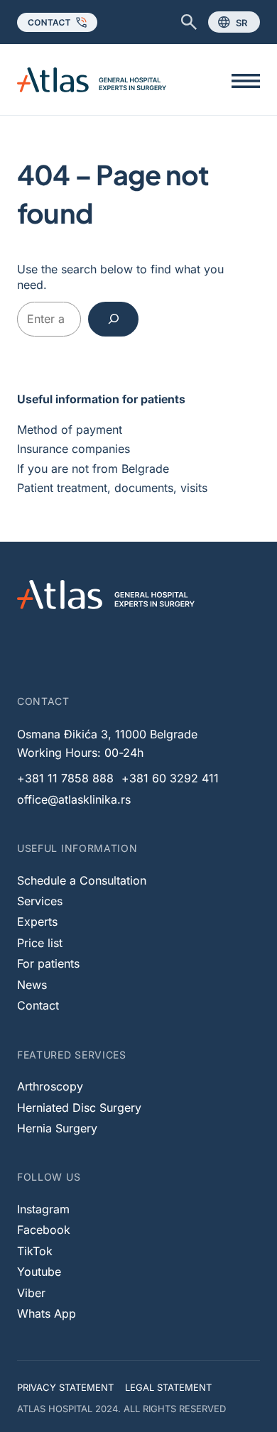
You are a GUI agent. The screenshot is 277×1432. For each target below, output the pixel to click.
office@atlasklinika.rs (74, 799)
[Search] (113, 319)
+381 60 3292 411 (170, 778)
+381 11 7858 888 (65, 778)
